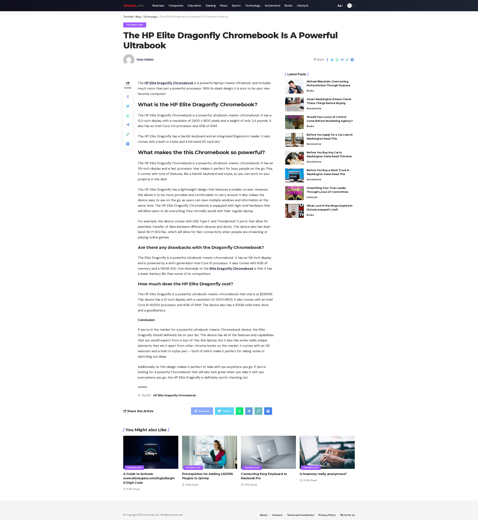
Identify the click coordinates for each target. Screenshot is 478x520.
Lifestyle (312, 197)
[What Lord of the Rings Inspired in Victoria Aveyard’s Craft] (294, 211)
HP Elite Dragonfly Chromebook (169, 83)
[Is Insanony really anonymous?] (327, 452)
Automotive (314, 108)
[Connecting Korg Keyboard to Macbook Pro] (268, 452)
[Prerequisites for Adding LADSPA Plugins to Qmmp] (209, 452)
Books (310, 90)
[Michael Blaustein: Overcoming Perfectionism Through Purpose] (294, 87)
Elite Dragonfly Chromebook (231, 268)
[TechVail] (135, 5)
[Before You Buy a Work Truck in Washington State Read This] (294, 175)
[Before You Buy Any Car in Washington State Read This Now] (294, 158)
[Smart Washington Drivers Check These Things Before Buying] (294, 104)
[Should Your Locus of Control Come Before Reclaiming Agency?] (294, 122)
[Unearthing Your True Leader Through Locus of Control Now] (294, 193)
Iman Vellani (145, 59)
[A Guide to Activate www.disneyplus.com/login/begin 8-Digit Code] (150, 452)
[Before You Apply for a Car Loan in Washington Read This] (294, 140)
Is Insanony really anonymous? (323, 474)
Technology (134, 25)
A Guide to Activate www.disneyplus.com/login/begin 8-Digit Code (149, 478)
